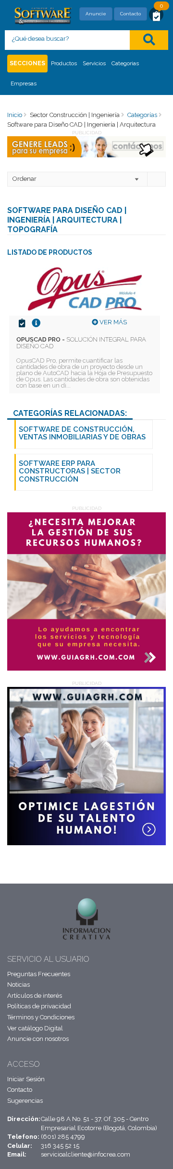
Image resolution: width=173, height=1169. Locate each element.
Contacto (130, 13)
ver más (112, 322)
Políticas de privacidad (39, 1006)
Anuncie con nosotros (38, 1038)
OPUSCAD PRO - (81, 343)
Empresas (24, 83)
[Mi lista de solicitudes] (156, 16)
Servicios (94, 63)
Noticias (18, 984)
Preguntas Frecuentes (38, 974)
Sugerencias (25, 1100)
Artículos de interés (34, 995)
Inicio (14, 114)
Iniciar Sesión (26, 1079)
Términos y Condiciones (40, 1017)
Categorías (142, 114)
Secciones (27, 63)
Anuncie (96, 13)
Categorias (125, 63)
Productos (64, 63)
